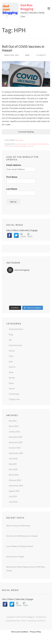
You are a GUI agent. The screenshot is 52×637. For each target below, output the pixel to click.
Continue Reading (26, 131)
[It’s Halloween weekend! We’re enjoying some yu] (26, 300)
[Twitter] (16, 235)
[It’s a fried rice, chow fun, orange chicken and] (26, 303)
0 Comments (41, 55)
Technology (14, 394)
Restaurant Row (21, 146)
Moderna (45, 144)
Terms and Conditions (19, 632)
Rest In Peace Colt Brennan (18, 525)
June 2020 (13, 458)
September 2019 (16, 485)
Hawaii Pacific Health (29, 144)
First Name (11, 176)
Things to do (14, 399)
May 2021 (13, 420)
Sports (12, 388)
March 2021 (14, 426)
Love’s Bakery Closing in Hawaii (19, 546)
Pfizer (7, 146)
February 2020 (15, 480)
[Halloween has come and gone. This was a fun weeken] (26, 296)
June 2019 (13, 501)
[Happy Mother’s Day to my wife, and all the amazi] (26, 277)
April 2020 (13, 469)
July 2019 (13, 496)
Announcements (16, 329)
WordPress (41, 621)
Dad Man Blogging (26, 7)
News (21, 140)
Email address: (13, 165)
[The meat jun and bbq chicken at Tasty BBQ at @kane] (26, 286)
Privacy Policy (35, 632)
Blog (17, 140)
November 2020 (15, 442)
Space (11, 383)
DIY (10, 340)
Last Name (11, 188)
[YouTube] (29, 235)
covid (18, 144)
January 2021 (14, 431)
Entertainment (15, 345)
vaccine (30, 146)
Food (11, 356)
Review (12, 377)
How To (12, 367)
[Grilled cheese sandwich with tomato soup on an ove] (26, 290)
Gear (11, 361)
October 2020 (14, 447)
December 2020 (15, 437)
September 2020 (16, 453)
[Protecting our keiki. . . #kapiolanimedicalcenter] (26, 293)
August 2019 (14, 491)
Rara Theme (21, 621)
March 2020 (14, 474)
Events (12, 350)
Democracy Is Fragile (15, 556)
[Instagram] (23, 235)
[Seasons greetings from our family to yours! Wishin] (26, 280)
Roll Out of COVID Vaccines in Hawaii (23, 48)
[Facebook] (9, 235)
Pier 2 (12, 146)
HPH (40, 144)
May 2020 (13, 464)
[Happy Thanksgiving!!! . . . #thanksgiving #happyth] (26, 283)
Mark (27, 55)
